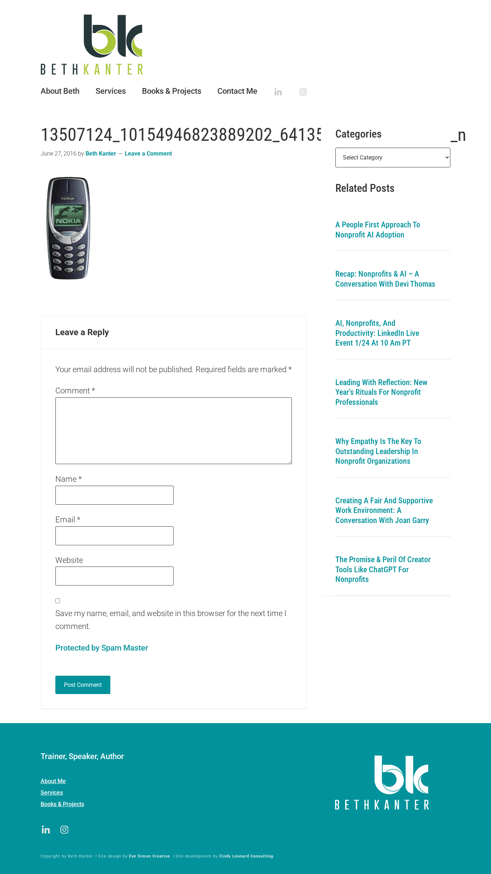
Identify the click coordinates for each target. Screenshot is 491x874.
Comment (75, 390)
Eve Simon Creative (149, 856)
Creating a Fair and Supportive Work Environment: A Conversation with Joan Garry (384, 510)
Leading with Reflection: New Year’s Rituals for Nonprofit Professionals (381, 392)
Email (67, 519)
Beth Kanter (245, 44)
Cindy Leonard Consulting (246, 856)
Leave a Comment (148, 153)
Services (52, 792)
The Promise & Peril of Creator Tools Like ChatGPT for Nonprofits (383, 569)
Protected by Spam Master (101, 647)
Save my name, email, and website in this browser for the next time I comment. (170, 620)
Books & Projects (62, 804)
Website (69, 560)
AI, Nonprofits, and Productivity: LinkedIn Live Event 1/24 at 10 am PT (377, 333)
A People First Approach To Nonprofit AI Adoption (377, 229)
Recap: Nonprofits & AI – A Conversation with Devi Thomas (385, 278)
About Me (53, 781)
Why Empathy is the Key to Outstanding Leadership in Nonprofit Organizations (378, 451)
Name (68, 479)
